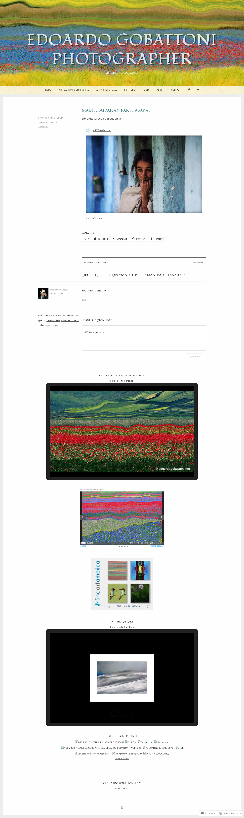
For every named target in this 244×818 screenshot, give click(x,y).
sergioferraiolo (56, 290)
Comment (194, 356)
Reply (84, 300)
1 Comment (43, 127)
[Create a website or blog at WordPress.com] (122, 808)
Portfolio (130, 90)
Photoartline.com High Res (74, 90)
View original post (94, 218)
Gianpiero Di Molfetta (96, 262)
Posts (146, 90)
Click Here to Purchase (122, 380)
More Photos (122, 758)
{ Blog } (53, 122)
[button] (114, 467)
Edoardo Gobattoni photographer (122, 49)
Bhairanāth (59, 118)
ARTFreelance (102, 130)
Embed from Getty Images (91, 490)
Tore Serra (197, 262)
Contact (176, 90)
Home (48, 90)
